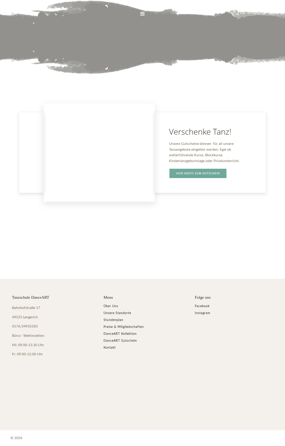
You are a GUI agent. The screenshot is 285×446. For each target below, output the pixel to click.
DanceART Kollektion (120, 333)
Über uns (111, 306)
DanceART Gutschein (120, 340)
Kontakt (110, 347)
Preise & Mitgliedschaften (124, 327)
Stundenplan (113, 320)
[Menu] (142, 14)
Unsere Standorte (117, 313)
